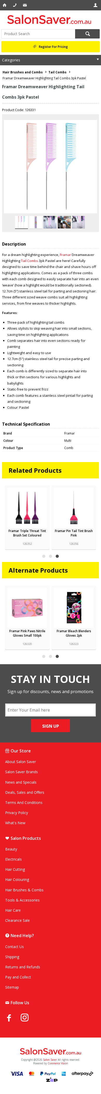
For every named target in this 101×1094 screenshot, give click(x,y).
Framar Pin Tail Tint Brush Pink (74, 533)
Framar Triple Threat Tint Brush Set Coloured (27, 533)
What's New (15, 822)
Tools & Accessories (22, 900)
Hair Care (13, 910)
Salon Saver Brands (21, 771)
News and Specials (21, 782)
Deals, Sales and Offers (24, 792)
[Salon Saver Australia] (50, 1051)
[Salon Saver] (50, 19)
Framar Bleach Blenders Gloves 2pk (74, 633)
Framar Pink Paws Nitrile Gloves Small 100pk (27, 633)
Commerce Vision (58, 1063)
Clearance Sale (17, 920)
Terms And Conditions (23, 802)
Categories (11, 59)
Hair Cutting (15, 869)
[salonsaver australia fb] (13, 1018)
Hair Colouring (17, 879)
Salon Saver (50, 1059)
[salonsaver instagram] (28, 1018)
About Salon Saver (20, 761)
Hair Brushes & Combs (24, 889)
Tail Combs (29, 260)
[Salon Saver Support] (25, 5)
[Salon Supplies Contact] (15, 5)
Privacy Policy (16, 812)
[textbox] (38, 34)
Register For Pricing (53, 46)
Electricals (13, 859)
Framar (66, 254)
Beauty (11, 849)
